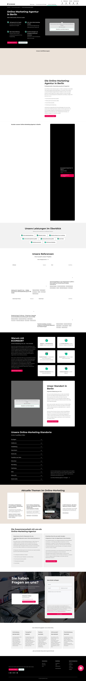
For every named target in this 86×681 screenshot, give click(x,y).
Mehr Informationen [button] (27, 403)
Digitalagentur (29, 515)
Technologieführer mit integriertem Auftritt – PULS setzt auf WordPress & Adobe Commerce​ (62, 283)
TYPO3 (10, 517)
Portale (70, 325)
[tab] (27, 439)
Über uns (43, 663)
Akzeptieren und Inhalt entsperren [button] (62, 29)
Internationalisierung (69, 286)
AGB (56, 664)
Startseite (8, 7)
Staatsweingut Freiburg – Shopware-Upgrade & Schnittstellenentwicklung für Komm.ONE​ (23, 316)
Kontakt (70, 1)
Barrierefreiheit (58, 668)
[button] (61, 1)
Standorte (44, 664)
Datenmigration (30, 318)
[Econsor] (11, 4)
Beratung (10, 514)
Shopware (31, 298)
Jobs (43, 666)
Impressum (57, 663)
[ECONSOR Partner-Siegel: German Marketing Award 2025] (12, 72)
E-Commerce (13, 320)
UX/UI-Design (27, 320)
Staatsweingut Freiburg (17, 298)
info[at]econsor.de (50, 610)
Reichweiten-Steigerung (20, 320)
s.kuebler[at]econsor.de (67, 172)
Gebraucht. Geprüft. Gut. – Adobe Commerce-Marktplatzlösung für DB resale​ (21, 291)
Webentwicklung (35, 293)
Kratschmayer (41, 298)
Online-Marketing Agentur (16, 7)
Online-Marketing (65, 325)
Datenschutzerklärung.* (62, 611)
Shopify (16, 515)
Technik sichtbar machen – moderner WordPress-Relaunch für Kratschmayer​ (46, 325)
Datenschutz (57, 666)
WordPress (70, 298)
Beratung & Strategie (53, 286)
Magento (19, 514)
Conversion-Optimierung (61, 286)
